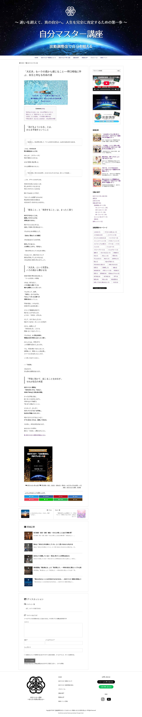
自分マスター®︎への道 (32, 63)
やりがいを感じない (111, 232)
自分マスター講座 (71, 487)
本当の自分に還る (99, 264)
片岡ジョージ (107, 270)
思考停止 (115, 258)
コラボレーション (113, 241)
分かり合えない (105, 252)
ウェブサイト (27, 647)
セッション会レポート (100, 217)
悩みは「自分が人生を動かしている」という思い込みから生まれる (53, 544)
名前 (25, 640)
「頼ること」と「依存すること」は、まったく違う (38, 114)
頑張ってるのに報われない (101, 282)
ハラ (80, 485)
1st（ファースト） (101, 207)
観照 (64, 487)
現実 (96, 273)
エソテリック (112, 235)
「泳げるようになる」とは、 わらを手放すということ (39, 112)
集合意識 (114, 279)
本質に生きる (113, 264)
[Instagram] (102, 699)
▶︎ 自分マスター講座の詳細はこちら (35, 435)
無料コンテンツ (97, 221)
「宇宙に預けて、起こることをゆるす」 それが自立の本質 (40, 118)
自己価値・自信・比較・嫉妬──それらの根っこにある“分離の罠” (53, 533)
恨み (96, 261)
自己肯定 (107, 276)
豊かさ (104, 279)
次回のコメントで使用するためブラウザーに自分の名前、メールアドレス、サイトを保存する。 (50, 655)
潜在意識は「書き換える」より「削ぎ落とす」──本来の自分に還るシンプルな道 (57, 567)
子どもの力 (97, 258)
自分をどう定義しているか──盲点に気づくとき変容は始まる (52, 556)
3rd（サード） (100, 212)
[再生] (95, 89)
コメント (26, 622)
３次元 (115, 282)
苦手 (116, 276)
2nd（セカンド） (101, 210)
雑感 (96, 219)
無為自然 (97, 270)
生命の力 (58, 485)
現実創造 (103, 273)
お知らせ (96, 200)
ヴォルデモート (113, 249)
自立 (48, 485)
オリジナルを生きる (100, 238)
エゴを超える (98, 235)
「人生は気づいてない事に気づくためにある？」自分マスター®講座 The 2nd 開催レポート (111, 135)
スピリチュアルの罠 (100, 244)
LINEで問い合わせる (106, 687)
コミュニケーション (100, 241)
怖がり (106, 258)
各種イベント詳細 (63, 701)
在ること (105, 255)
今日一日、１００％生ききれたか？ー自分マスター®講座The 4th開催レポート (111, 169)
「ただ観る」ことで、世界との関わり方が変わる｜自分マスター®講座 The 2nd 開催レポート (111, 147)
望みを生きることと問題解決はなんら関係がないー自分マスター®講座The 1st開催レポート (111, 180)
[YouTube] (109, 699)
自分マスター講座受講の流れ (65, 685)
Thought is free (80, 713)
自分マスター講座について (65, 681)
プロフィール (61, 689)
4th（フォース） (100, 214)
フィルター (110, 247)
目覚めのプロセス (113, 273)
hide (43, 108)
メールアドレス (49, 640)
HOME (22, 63)
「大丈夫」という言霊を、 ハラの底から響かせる (38, 116)
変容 (115, 255)
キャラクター (113, 238)
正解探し (105, 267)
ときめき (97, 232)
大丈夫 (53, 485)
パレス (96, 247)
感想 (95, 198)
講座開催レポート (100, 205)
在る (96, 255)
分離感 (115, 252)
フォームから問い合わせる (106, 682)
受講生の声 (61, 697)
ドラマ (110, 244)
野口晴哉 (44, 485)
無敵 (115, 267)
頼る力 (63, 485)
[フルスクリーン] (118, 89)
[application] (106, 83)
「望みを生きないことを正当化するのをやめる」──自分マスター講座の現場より (57, 579)
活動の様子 (97, 203)
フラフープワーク (99, 249)
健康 (96, 252)
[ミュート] (115, 89)
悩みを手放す (109, 261)
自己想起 (97, 276)
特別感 (116, 270)
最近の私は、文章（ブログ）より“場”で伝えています (110, 157)
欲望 (96, 267)
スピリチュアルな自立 (72, 485)
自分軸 (79, 487)
